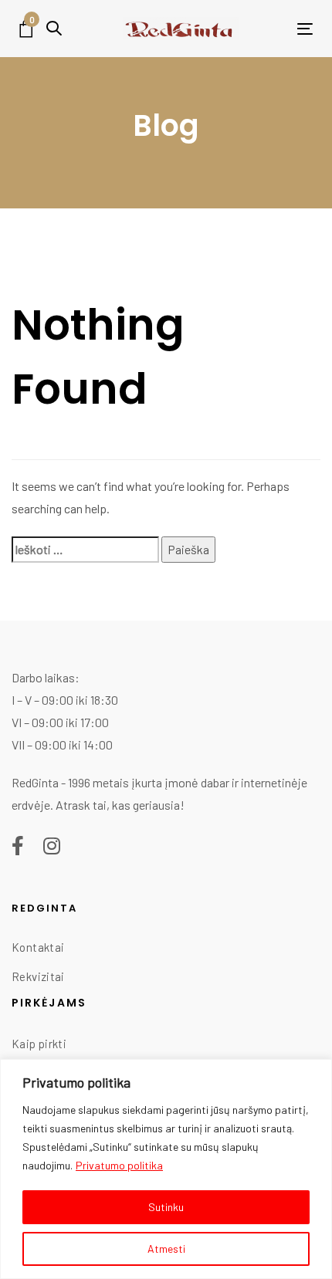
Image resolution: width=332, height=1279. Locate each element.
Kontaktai (38, 947)
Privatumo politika (119, 1165)
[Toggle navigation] (278, 29)
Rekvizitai (38, 976)
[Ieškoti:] (85, 549)
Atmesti (166, 1248)
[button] (54, 28)
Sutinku (166, 1206)
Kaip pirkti (39, 1044)
